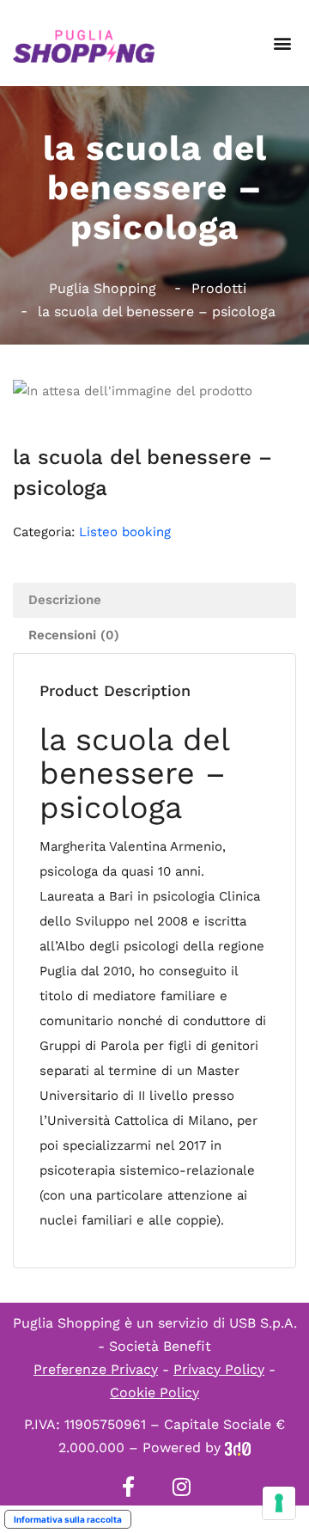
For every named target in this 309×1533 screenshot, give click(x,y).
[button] (282, 43)
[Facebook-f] (128, 1486)
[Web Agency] (238, 1447)
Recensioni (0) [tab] (73, 635)
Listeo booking (125, 532)
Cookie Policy (154, 1392)
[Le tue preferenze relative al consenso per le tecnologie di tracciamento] (279, 1503)
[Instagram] (181, 1486)
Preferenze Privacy (95, 1369)
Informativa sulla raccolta (68, 1519)
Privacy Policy (218, 1369)
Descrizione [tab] (64, 600)
